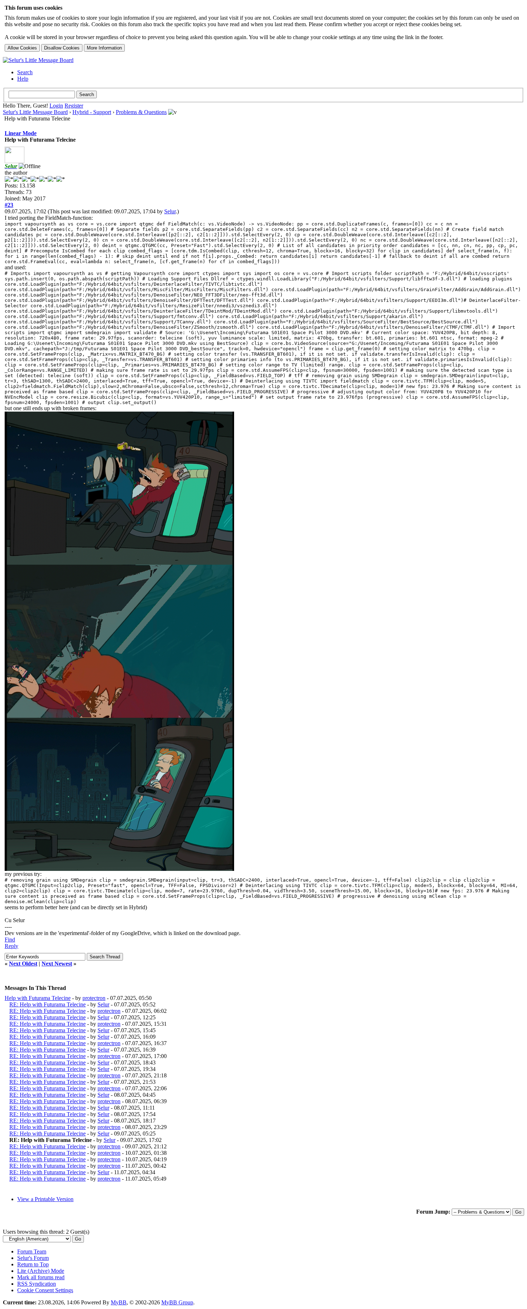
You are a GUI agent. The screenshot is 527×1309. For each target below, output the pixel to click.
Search (25, 72)
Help (22, 79)
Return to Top (33, 1264)
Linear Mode (21, 133)
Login (56, 106)
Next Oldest (23, 964)
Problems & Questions (141, 112)
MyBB (119, 1302)
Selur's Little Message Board (35, 112)
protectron (93, 998)
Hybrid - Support (91, 112)
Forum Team (31, 1251)
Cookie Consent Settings (45, 1290)
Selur (170, 211)
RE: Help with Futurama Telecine (47, 1004)
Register (74, 106)
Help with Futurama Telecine (38, 998)
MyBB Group (177, 1302)
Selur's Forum (33, 1258)
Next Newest (57, 964)
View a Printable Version (45, 1199)
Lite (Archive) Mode (40, 1271)
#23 (9, 205)
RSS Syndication (36, 1284)
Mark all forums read (41, 1277)
